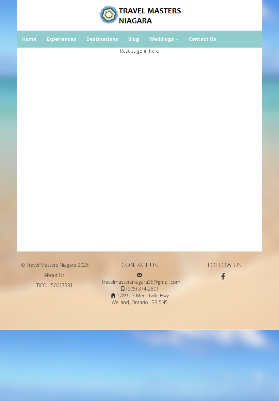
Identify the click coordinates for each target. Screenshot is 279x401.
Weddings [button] (162, 39)
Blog (133, 39)
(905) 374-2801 (143, 288)
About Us (54, 275)
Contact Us (202, 39)
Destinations (102, 39)
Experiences (61, 39)
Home (29, 39)
